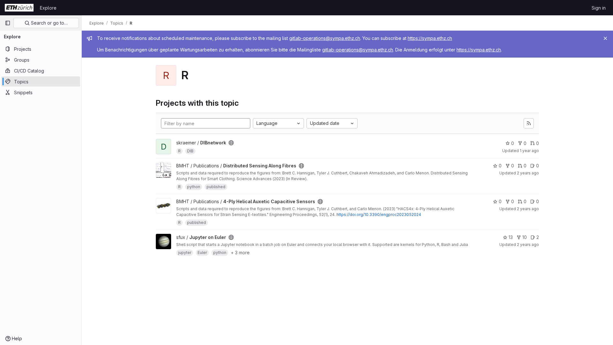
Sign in (599, 8)
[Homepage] (19, 8)
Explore (48, 8)
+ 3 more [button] (240, 252)
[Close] (605, 38)
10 (524, 237)
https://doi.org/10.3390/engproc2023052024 (379, 214)
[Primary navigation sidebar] (8, 23)
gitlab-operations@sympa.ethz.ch (324, 38)
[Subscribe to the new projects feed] (529, 123)
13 (511, 237)
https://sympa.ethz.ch (430, 38)
